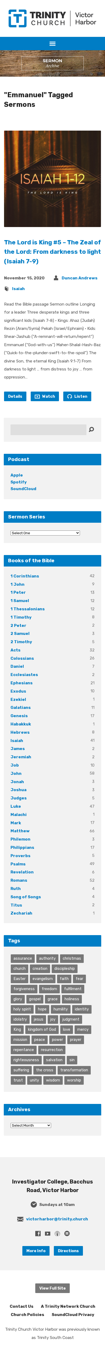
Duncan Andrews (79, 278)
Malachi (18, 814)
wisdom (53, 1080)
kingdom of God (42, 1029)
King (17, 1029)
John (16, 773)
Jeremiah (20, 757)
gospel (35, 999)
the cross (44, 1070)
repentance (23, 1049)
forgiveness (24, 988)
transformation (74, 1070)
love (66, 1029)
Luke (15, 806)
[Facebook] (38, 1233)
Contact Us (21, 1306)
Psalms (18, 864)
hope (42, 1009)
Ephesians (21, 683)
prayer (75, 1039)
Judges (18, 798)
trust (18, 1080)
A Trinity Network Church (68, 1306)
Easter (19, 978)
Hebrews (20, 732)
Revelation (22, 872)
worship (74, 1080)
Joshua (18, 789)
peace (39, 1039)
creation (40, 968)
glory (17, 999)
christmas (72, 958)
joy (52, 1019)
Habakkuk (20, 724)
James (17, 748)
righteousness (26, 1059)
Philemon (20, 839)
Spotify (18, 482)
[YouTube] (47, 1233)
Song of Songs (25, 897)
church (19, 968)
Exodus (18, 691)
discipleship (64, 968)
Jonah (17, 781)
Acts (15, 650)
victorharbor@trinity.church (57, 1219)
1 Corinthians (24, 576)
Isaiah (18, 288)
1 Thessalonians (27, 609)
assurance (22, 958)
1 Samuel (19, 600)
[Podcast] (57, 1233)
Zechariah (21, 913)
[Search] (91, 429)
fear (79, 978)
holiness (72, 999)
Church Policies (27, 1314)
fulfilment (73, 988)
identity (82, 1009)
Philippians (22, 847)
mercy (83, 1029)
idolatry (20, 1019)
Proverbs (20, 855)
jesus (38, 1019)
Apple (16, 475)
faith (64, 978)
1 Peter (18, 592)
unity (34, 1080)
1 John (17, 584)
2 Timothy (21, 641)
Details (15, 396)
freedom (49, 988)
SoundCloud (23, 488)
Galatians (20, 707)
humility (61, 1009)
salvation (54, 1059)
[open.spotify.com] (67, 1233)
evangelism (43, 978)
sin (72, 1059)
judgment (70, 1019)
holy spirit (22, 1009)
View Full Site (52, 1288)
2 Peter (18, 625)
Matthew (20, 831)
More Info (36, 1250)
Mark (15, 823)
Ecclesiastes (24, 674)
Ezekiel (18, 699)
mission (20, 1039)
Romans (18, 880)
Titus (16, 905)
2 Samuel (20, 633)
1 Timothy (21, 617)
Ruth (15, 888)
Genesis (19, 715)
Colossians (22, 658)
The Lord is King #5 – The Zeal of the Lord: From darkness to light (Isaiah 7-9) (52, 252)
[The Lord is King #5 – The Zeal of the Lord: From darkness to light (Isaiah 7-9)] (52, 222)
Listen (80, 396)
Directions (68, 1250)
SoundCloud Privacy (73, 1314)
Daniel (17, 666)
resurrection (52, 1049)
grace (53, 999)
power (57, 1039)
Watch (48, 396)
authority (47, 958)
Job (14, 765)
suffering (21, 1070)
